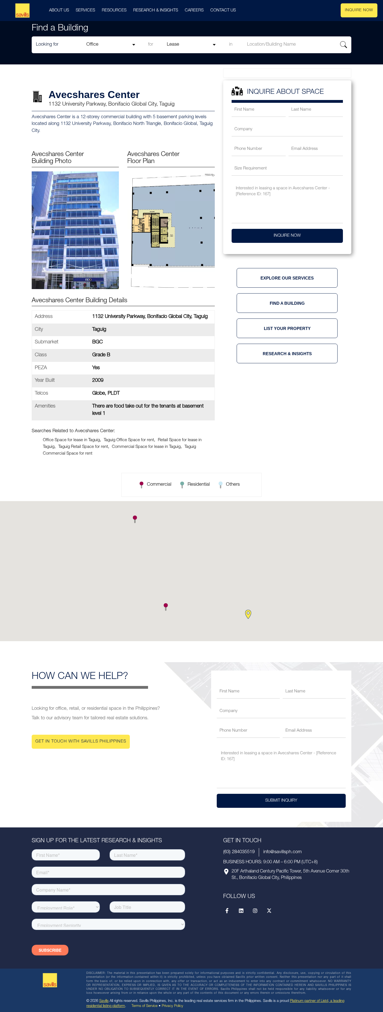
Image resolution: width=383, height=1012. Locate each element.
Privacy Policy (172, 1006)
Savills (104, 1001)
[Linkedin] (241, 911)
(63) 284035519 (239, 852)
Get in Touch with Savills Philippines (80, 741)
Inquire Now (359, 10)
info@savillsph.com (282, 852)
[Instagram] (255, 911)
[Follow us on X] (269, 911)
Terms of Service (144, 1006)
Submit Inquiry (281, 801)
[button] (165, 607)
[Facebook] (227, 911)
